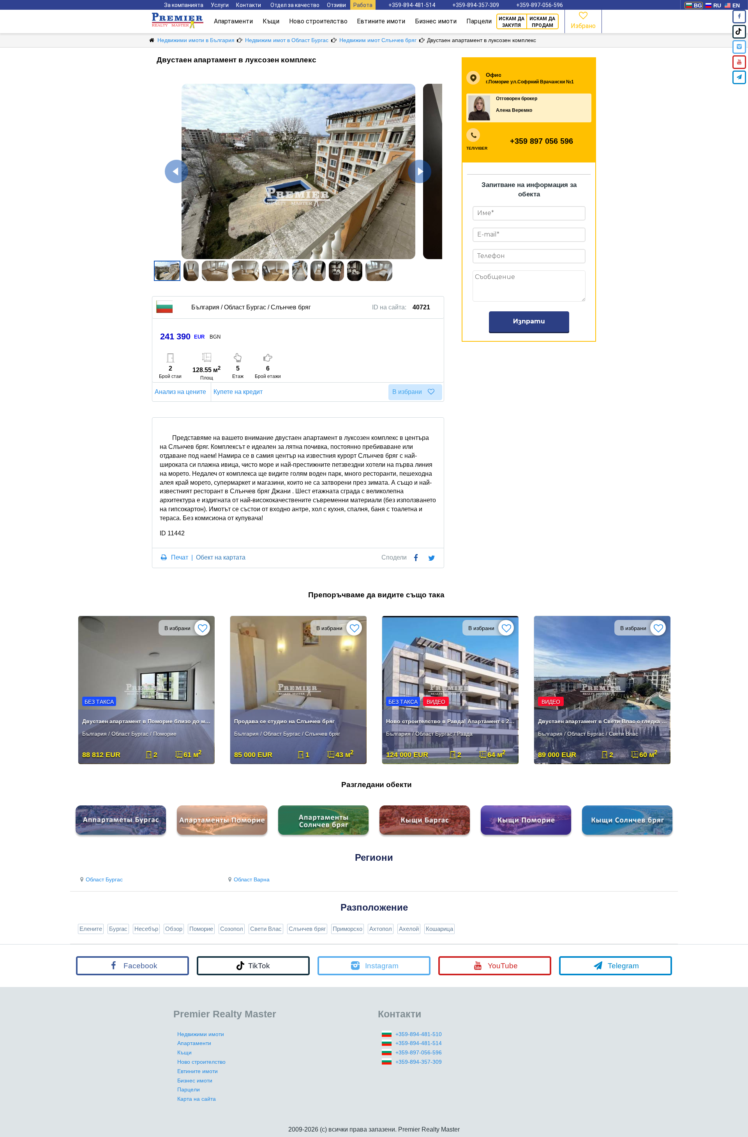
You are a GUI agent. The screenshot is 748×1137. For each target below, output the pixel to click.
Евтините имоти (381, 21)
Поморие (201, 928)
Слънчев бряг (307, 928)
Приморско (347, 928)
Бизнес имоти (436, 21)
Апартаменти (233, 21)
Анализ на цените (180, 391)
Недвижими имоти (200, 1034)
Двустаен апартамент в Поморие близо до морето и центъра (147, 721)
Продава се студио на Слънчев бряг (284, 721)
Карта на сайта (196, 1099)
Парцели (479, 21)
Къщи (271, 21)
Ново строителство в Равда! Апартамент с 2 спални (451, 721)
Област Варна (252, 879)
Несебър (146, 928)
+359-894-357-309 (475, 5)
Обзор (173, 928)
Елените (90, 928)
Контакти (248, 5)
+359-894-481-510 (418, 1034)
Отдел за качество (294, 5)
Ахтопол (380, 928)
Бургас (118, 928)
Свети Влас (266, 928)
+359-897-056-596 (539, 5)
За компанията (183, 5)
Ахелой (409, 928)
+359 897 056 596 (541, 141)
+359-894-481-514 (411, 5)
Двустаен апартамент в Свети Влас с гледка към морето (603, 721)
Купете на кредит (238, 391)
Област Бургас (104, 879)
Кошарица (439, 928)
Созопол (231, 928)
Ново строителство (318, 21)
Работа (362, 5)
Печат (179, 557)
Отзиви (336, 5)
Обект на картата (220, 557)
